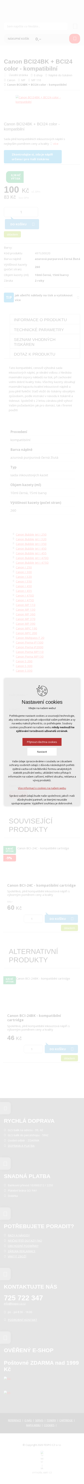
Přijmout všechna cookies (42, 742)
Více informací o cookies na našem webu (42, 788)
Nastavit (42, 751)
